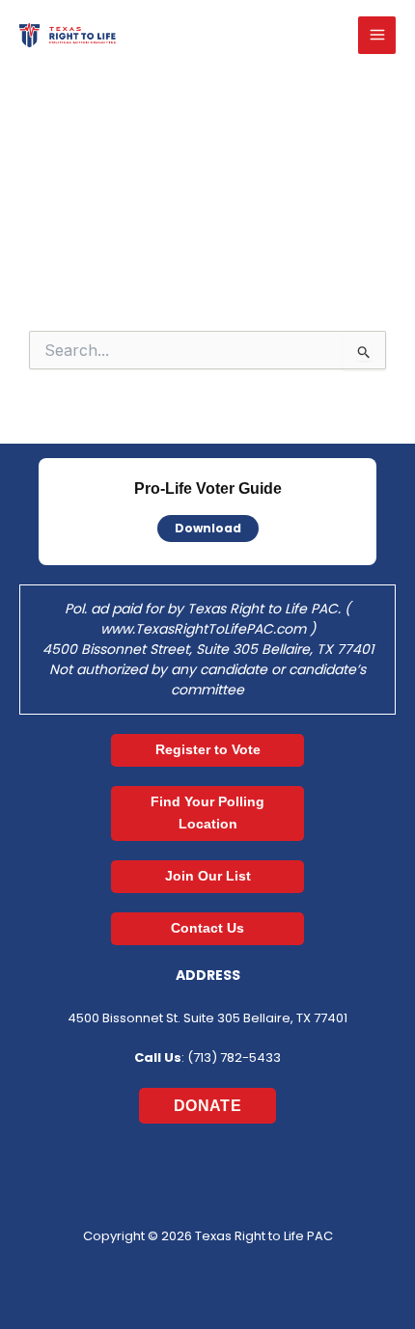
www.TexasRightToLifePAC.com (205, 628)
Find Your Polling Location (207, 813)
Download (208, 528)
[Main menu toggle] (377, 35)
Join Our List (208, 875)
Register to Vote (208, 749)
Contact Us (207, 928)
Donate (207, 1106)
